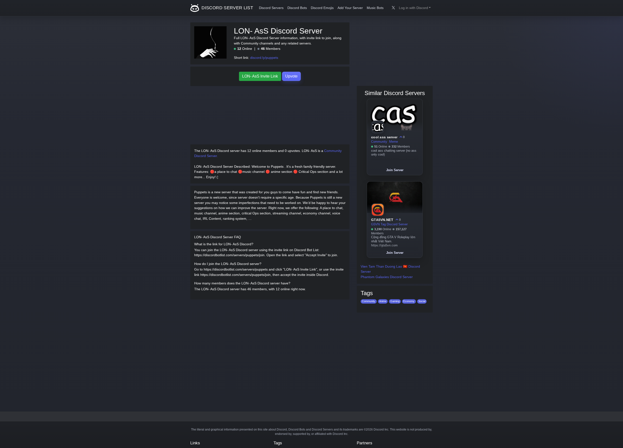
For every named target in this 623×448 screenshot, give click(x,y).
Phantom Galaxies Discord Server (387, 277)
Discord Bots (297, 8)
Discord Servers (271, 8)
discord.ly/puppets (264, 58)
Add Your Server (350, 8)
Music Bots (375, 8)
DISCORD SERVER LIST (226, 7)
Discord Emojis (322, 8)
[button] (415, 8)
